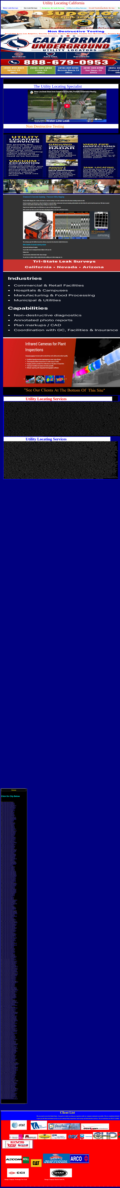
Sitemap (13, 790)
